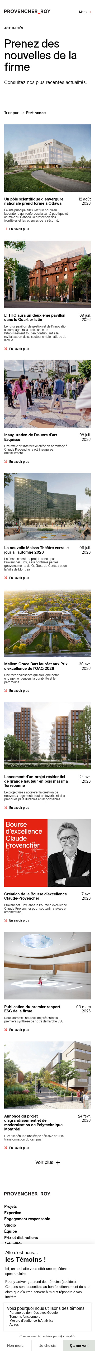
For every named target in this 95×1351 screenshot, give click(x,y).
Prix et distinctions (21, 1238)
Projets (10, 1206)
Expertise (12, 1213)
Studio (10, 1225)
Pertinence (36, 113)
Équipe (10, 1231)
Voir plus (44, 1162)
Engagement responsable (27, 1219)
